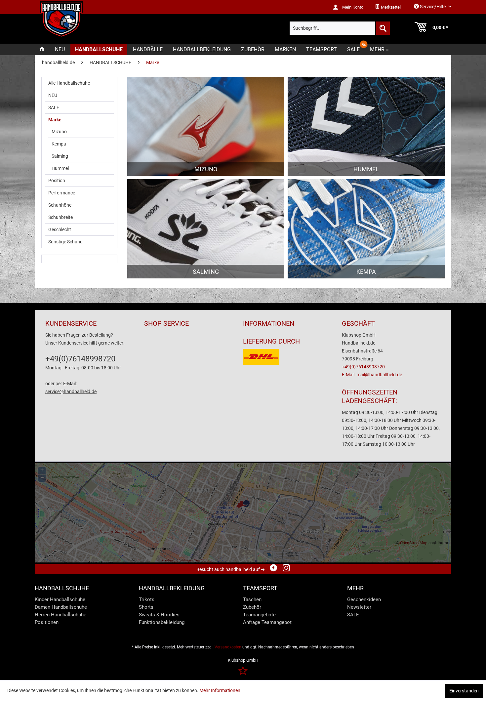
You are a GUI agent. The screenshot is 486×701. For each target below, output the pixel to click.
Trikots (146, 599)
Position (56, 180)
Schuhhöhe (59, 205)
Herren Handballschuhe (60, 615)
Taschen (252, 599)
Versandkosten (228, 647)
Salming (60, 156)
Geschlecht (59, 229)
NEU (52, 95)
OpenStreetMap (413, 543)
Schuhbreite (60, 217)
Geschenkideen (364, 599)
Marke (54, 119)
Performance (61, 192)
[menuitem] (388, 7)
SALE (53, 107)
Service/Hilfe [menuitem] (433, 6)
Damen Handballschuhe (61, 607)
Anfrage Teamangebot (267, 622)
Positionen (47, 622)
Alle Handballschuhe (69, 83)
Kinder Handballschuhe (60, 599)
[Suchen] (382, 28)
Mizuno (59, 131)
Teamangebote (259, 615)
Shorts (146, 607)
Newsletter (359, 607)
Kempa (59, 143)
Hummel (60, 168)
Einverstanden (464, 690)
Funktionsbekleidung (161, 622)
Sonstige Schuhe (65, 241)
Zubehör (252, 607)
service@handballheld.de (71, 391)
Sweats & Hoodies (159, 615)
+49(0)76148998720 (80, 358)
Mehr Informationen (219, 690)
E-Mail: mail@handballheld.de (372, 374)
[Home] (42, 49)
